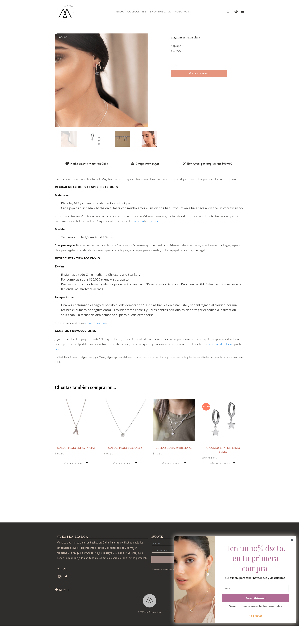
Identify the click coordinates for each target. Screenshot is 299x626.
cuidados (138, 221)
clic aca (101, 323)
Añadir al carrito (199, 73)
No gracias (255, 616)
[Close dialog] (292, 540)
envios (88, 323)
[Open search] (228, 12)
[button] (236, 11)
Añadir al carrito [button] (74, 463)
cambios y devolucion (220, 344)
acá (57, 349)
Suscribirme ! (255, 598)
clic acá (153, 221)
